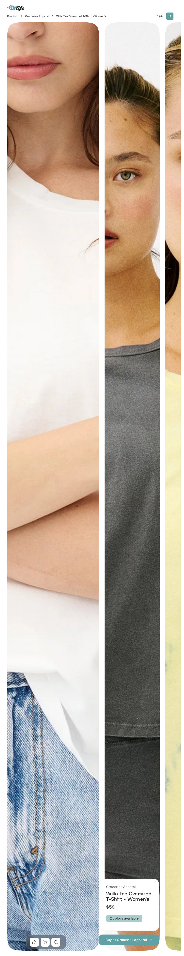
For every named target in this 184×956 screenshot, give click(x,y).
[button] (169, 16)
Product (12, 16)
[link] (34, 942)
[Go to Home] (16, 8)
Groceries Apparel (37, 16)
